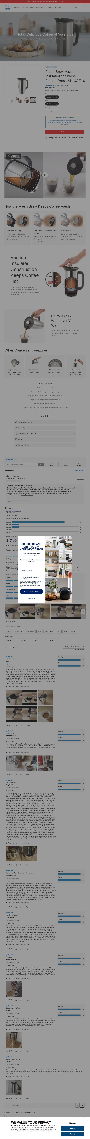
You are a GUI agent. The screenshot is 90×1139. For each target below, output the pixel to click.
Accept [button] (72, 1128)
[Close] (70, 538)
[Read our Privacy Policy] (42, 582)
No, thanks (31, 598)
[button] (87, 1121)
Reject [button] (72, 1134)
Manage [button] (72, 1123)
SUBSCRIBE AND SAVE (31, 592)
